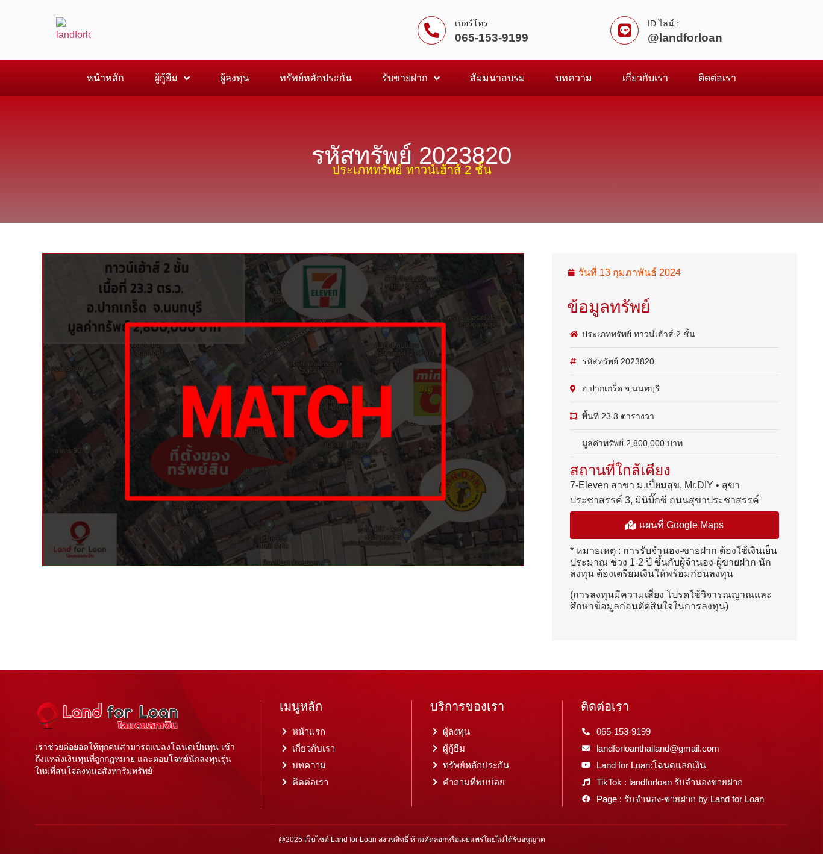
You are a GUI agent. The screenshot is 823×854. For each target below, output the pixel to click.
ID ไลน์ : (663, 23)
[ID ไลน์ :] (624, 30)
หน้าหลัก (105, 78)
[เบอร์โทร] (432, 30)
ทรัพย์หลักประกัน (316, 78)
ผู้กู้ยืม (166, 78)
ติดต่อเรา (717, 78)
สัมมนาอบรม (497, 78)
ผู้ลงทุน (234, 78)
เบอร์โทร (471, 23)
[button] (674, 525)
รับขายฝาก (405, 78)
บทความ (573, 78)
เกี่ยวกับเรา (645, 78)
